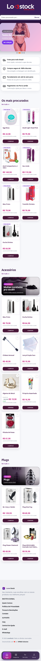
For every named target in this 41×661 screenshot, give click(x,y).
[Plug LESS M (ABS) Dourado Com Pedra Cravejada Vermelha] (30, 534)
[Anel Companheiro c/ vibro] (11, 155)
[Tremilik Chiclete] (30, 193)
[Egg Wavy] (11, 117)
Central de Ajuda (8, 625)
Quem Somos (7, 603)
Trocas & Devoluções (10, 610)
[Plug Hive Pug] (30, 496)
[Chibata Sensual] (11, 344)
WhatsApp (6, 633)
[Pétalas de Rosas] (11, 421)
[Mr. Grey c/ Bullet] (11, 496)
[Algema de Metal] (11, 382)
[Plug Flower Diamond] (11, 534)
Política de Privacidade (10, 606)
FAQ (3, 622)
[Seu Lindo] (30, 155)
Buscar (37, 17)
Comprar (11, 141)
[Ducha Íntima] (11, 231)
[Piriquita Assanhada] (30, 382)
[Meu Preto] (11, 193)
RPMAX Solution (23, 642)
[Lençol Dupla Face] (30, 344)
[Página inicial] (20, 7)
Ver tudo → (5, 104)
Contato (5, 614)
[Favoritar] (17, 110)
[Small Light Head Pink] (30, 117)
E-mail (4, 629)
